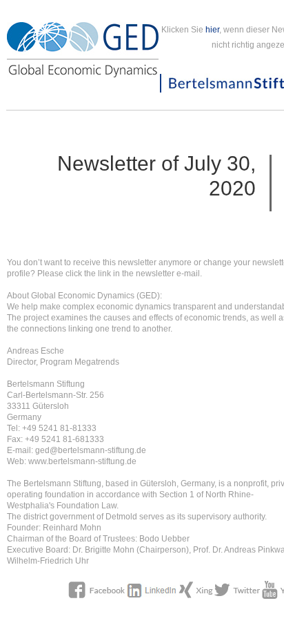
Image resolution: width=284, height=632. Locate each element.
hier (212, 30)
